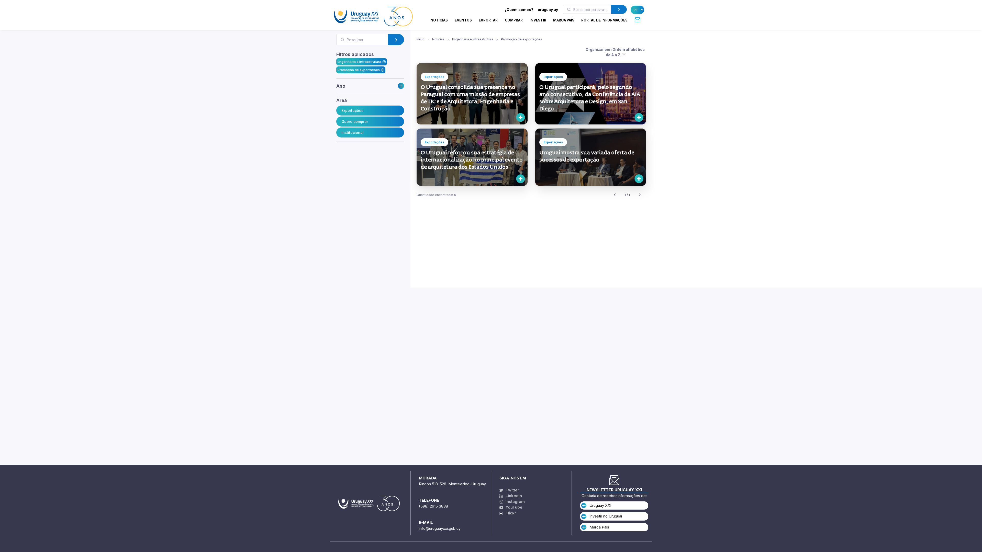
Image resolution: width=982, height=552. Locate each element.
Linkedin (513, 495)
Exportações (352, 110)
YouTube (513, 507)
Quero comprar (354, 121)
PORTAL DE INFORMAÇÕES (604, 20)
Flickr (509, 513)
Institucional (352, 132)
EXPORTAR (488, 20)
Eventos (463, 20)
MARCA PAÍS (563, 20)
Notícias (439, 20)
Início (421, 39)
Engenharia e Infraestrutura (359, 62)
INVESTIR (538, 20)
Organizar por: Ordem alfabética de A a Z (615, 52)
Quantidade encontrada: (436, 195)
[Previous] (614, 195)
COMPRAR (514, 20)
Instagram (515, 501)
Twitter (512, 490)
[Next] (639, 195)
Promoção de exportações (359, 70)
